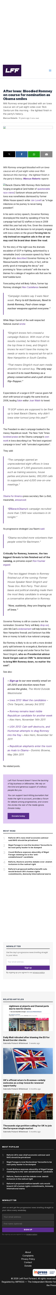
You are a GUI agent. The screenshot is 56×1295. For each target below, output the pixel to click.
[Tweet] (9, 154)
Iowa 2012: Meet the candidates (27, 700)
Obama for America (13, 496)
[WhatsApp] (34, 154)
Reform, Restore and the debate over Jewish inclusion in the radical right (30, 863)
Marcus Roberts (10, 118)
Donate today (18, 816)
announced (20, 500)
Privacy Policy (28, 1259)
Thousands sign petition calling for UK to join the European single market (27, 1127)
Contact (28, 1262)
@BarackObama (17, 508)
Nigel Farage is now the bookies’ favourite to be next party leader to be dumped (30, 846)
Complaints (28, 1255)
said (42, 528)
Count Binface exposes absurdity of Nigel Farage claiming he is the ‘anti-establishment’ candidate (28, 854)
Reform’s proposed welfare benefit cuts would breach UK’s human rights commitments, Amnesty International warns (29, 871)
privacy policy (39, 972)
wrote (22, 324)
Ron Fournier (39, 561)
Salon (19, 400)
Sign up (13, 680)
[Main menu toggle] (50, 70)
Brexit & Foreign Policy (14, 87)
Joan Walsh (34, 400)
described (22, 258)
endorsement (24, 629)
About (28, 1252)
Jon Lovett (36, 200)
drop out (44, 625)
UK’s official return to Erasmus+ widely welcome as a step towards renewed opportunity (24, 1083)
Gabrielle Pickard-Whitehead (15, 1043)
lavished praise (10, 436)
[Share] (22, 154)
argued (6, 564)
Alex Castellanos (30, 287)
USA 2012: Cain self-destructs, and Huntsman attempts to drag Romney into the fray (28, 730)
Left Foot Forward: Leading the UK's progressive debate (12, 70)
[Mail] (46, 154)
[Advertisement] (28, 31)
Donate (28, 1266)
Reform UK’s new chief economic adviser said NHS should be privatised (28, 839)
